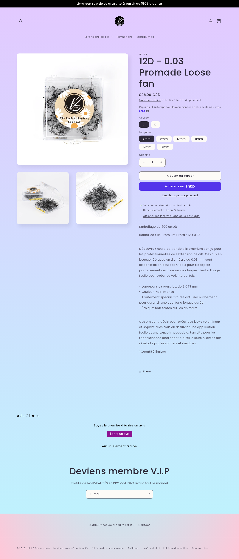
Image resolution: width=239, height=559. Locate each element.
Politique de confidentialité (144, 548)
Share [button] (147, 371)
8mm (147, 139)
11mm (199, 139)
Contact (144, 525)
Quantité (144, 155)
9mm (164, 139)
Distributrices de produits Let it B (112, 525)
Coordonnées (200, 548)
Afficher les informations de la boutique (171, 216)
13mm (165, 147)
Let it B (30, 548)
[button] (21, 21)
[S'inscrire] (149, 494)
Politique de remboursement (108, 548)
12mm (147, 147)
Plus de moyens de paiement (180, 195)
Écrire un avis (119, 434)
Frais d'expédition (150, 100)
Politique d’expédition (175, 548)
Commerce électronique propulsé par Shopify (61, 548)
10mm (181, 139)
